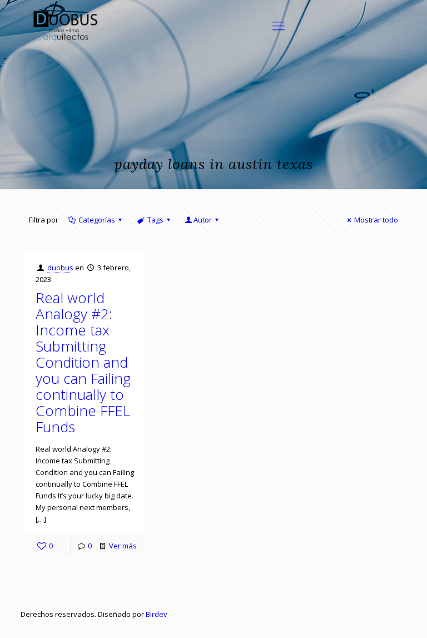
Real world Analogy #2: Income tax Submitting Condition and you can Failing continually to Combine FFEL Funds (83, 362)
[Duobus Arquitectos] (65, 25)
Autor (202, 220)
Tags (155, 220)
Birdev (156, 614)
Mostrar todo (376, 220)
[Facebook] (389, 613)
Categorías (96, 220)
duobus (60, 268)
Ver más (123, 546)
